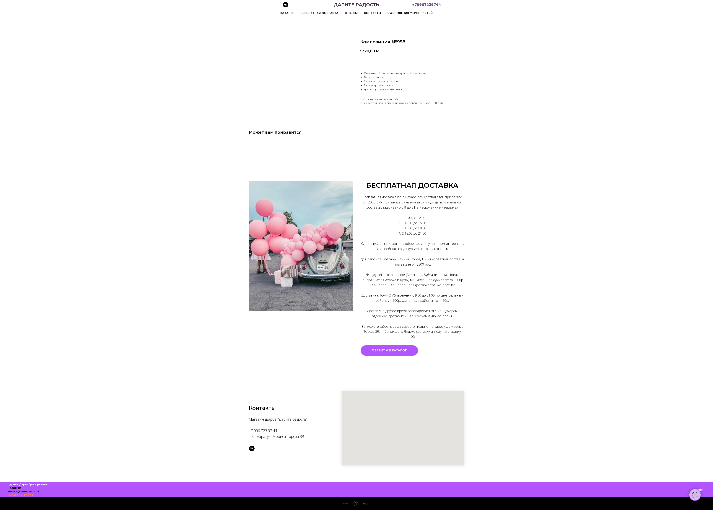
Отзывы (351, 13)
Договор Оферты (20, 495)
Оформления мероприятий (410, 13)
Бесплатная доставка (319, 13)
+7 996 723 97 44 (263, 430)
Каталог (287, 13)
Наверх (698, 489)
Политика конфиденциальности (23, 489)
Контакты (372, 13)
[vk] (285, 6)
